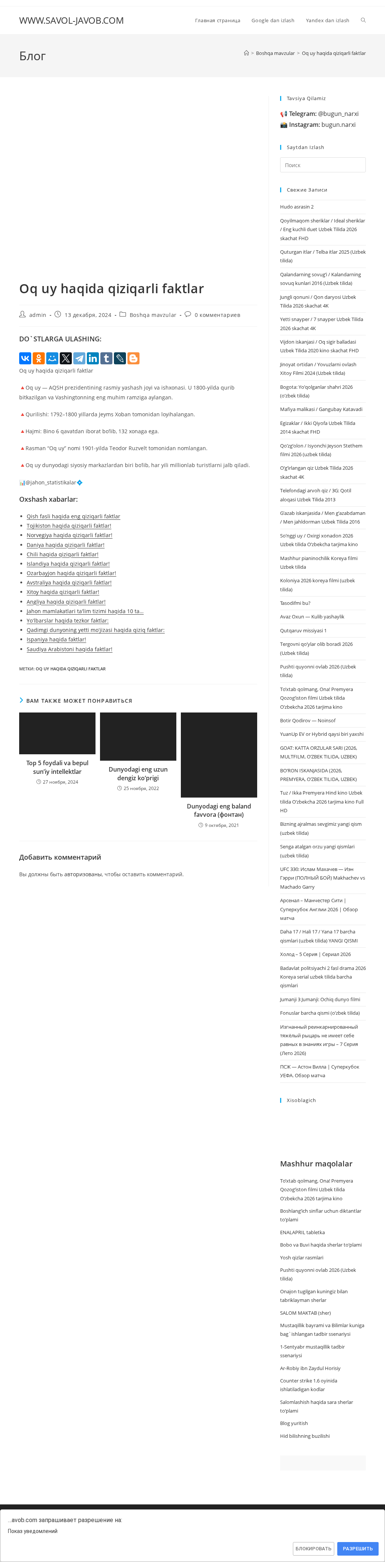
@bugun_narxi (324, 114)
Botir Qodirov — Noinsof (307, 720)
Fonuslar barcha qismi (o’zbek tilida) (320, 1012)
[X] (66, 358)
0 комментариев (217, 314)
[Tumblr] (106, 358)
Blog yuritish (294, 1423)
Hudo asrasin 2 (297, 206)
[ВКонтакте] (25, 358)
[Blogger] (133, 358)
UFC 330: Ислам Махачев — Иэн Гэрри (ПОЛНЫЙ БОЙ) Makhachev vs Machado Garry (322, 878)
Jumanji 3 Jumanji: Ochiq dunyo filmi (320, 999)
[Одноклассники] (39, 358)
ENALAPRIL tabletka (302, 1232)
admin (38, 314)
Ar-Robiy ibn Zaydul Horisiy (310, 1368)
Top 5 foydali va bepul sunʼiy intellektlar (57, 767)
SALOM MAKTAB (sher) (305, 1312)
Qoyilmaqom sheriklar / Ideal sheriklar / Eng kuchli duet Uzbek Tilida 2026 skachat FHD (322, 229)
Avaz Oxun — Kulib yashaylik (312, 616)
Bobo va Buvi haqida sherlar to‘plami (321, 1244)
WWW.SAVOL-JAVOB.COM (71, 20)
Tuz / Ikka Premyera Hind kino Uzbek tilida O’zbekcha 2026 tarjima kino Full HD (322, 801)
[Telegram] (79, 358)
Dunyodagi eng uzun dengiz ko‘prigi (138, 773)
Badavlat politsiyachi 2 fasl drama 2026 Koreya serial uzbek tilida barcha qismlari (323, 977)
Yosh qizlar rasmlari (301, 1257)
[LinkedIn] (93, 358)
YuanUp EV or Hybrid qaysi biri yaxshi (322, 734)
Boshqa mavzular (153, 314)
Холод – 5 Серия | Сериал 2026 (315, 954)
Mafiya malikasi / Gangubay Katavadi (321, 409)
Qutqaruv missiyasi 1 (303, 630)
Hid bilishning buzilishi (305, 1436)
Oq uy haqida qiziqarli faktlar (334, 53)
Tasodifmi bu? (295, 603)
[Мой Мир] (52, 358)
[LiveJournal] (120, 358)
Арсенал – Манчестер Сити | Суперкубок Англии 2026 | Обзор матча (319, 909)
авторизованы (83, 874)
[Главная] (246, 53)
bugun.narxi (322, 124)
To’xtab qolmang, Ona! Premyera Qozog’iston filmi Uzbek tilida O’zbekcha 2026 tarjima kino (316, 698)
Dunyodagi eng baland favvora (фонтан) (219, 810)
